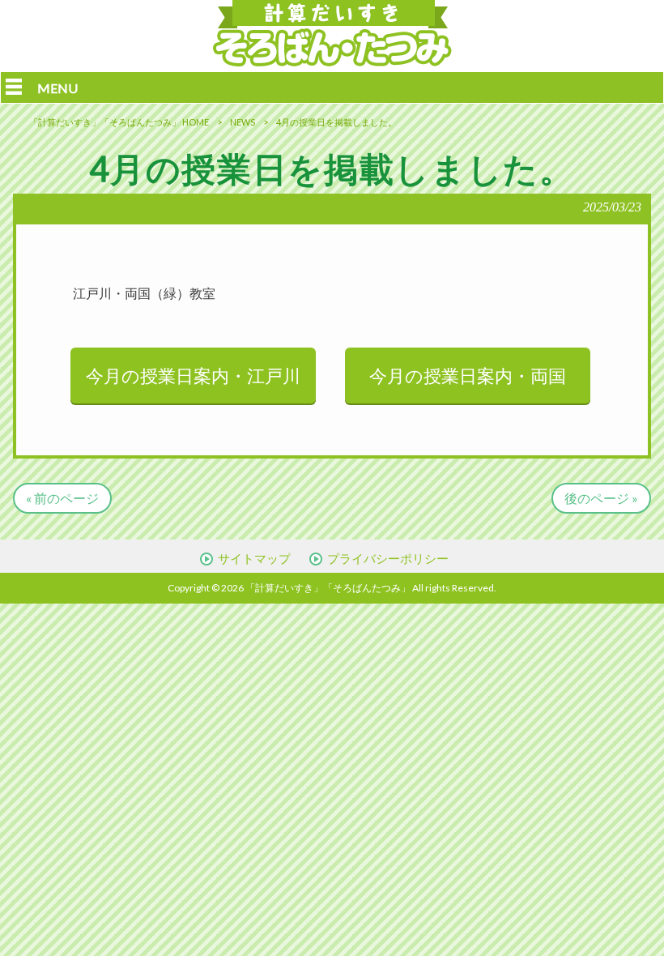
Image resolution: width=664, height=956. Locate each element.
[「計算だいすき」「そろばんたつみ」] (332, 61)
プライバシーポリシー (388, 558)
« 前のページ (62, 498)
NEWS (242, 122)
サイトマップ (254, 558)
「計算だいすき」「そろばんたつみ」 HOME (119, 122)
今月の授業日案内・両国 (467, 375)
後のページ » (601, 498)
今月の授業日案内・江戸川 (193, 375)
